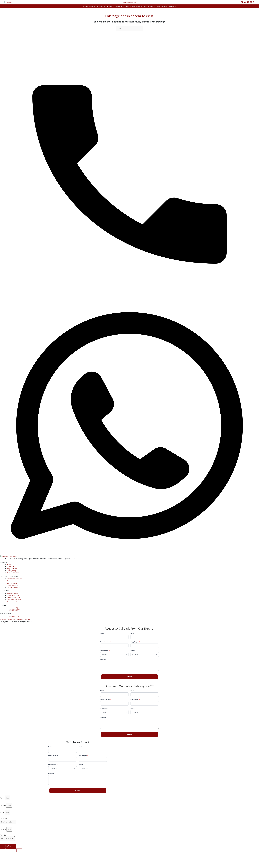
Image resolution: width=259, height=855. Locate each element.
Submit (129, 677)
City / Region (135, 642)
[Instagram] (248, 2)
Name (102, 633)
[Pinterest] (251, 2)
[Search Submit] (140, 27)
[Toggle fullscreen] (8, 850)
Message (103, 659)
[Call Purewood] (129, 166)
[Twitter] (245, 2)
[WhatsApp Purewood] (129, 425)
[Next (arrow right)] (8, 853)
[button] (254, 2)
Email (133, 633)
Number (3, 805)
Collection (3, 818)
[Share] (14, 850)
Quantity (3, 835)
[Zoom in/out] (2, 850)
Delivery (3, 829)
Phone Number (105, 642)
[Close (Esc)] (19, 850)
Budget (133, 650)
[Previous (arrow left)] (2, 853)
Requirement (105, 650)
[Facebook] (242, 2)
